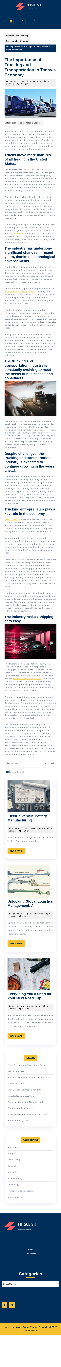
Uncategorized (15, 1197)
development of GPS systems (20, 291)
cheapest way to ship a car (27, 678)
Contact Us (31, 1253)
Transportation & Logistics (17, 41)
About (30, 1249)
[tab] (11, 21)
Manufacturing (15, 1178)
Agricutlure (13, 1147)
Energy (11, 1153)
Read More (17, 852)
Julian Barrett (36, 81)
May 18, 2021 (18, 1006)
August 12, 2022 (17, 81)
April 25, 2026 (18, 914)
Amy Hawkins (35, 1006)
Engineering (14, 1160)
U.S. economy (16, 233)
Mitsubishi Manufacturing (17, 35)
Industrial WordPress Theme (21, 1327)
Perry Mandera (12, 520)
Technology (13, 1184)
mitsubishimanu (38, 828)
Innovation (13, 1172)
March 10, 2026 (19, 828)
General (12, 1166)
